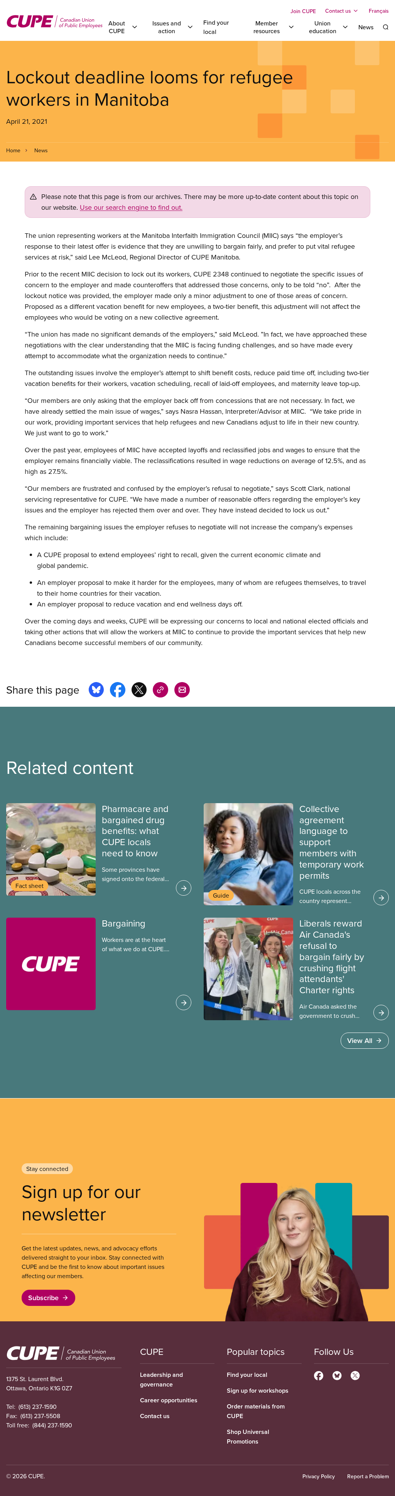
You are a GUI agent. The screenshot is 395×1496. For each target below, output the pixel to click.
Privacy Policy (318, 1476)
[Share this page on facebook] (117, 691)
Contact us (155, 1416)
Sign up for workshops (258, 1390)
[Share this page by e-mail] (182, 691)
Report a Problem (368, 1476)
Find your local (247, 1374)
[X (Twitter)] (355, 1374)
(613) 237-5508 (40, 1416)
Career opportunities (169, 1400)
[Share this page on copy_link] (160, 691)
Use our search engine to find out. (131, 207)
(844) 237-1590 (52, 1425)
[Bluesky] (337, 1374)
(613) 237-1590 (38, 1406)
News (365, 27)
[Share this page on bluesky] (96, 691)
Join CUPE (303, 11)
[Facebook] (318, 1374)
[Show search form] (386, 27)
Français (379, 11)
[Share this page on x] (139, 691)
